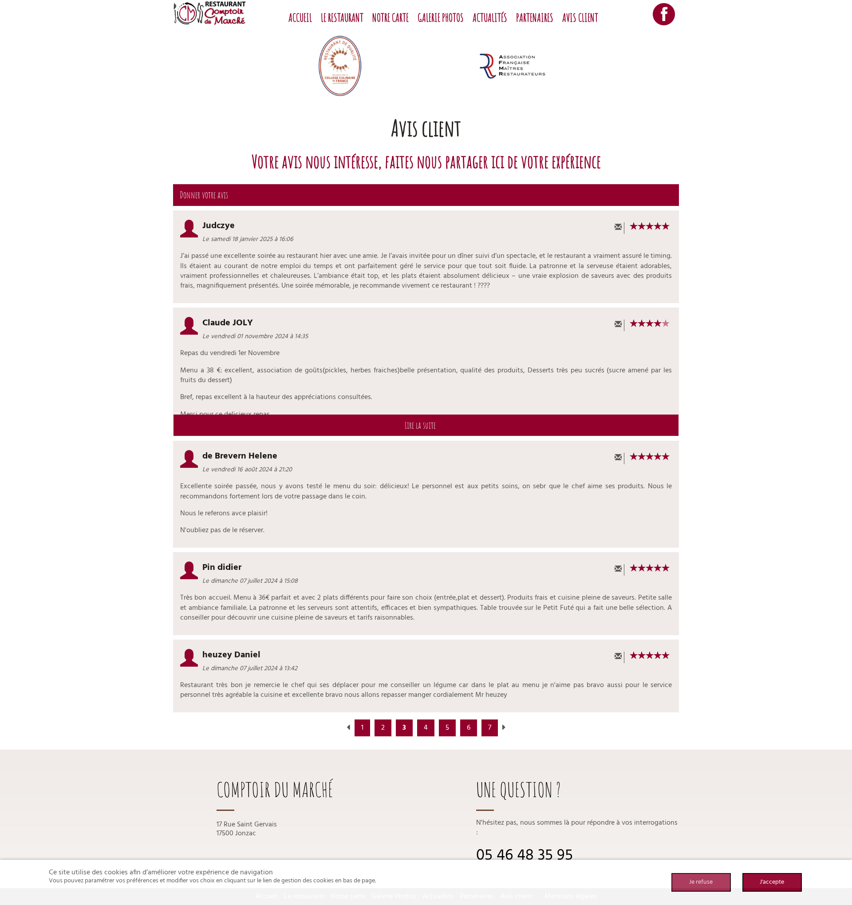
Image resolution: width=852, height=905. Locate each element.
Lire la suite (421, 425)
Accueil (300, 17)
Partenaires (534, 17)
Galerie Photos (441, 17)
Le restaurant (342, 17)
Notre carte (390, 17)
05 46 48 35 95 (524, 855)
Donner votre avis (205, 195)
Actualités (490, 17)
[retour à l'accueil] (209, 13)
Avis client (580, 17)
